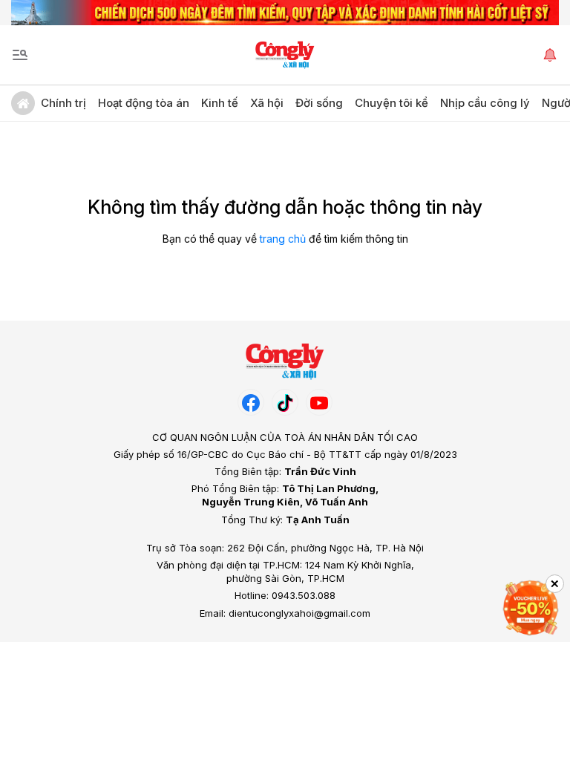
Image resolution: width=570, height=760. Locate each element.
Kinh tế (219, 103)
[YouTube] (319, 402)
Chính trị (63, 103)
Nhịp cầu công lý (485, 103)
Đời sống (319, 103)
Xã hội (267, 103)
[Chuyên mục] (20, 55)
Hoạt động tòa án (143, 103)
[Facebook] (251, 402)
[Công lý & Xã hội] (285, 55)
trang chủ (283, 238)
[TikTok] (285, 402)
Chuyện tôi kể (391, 103)
